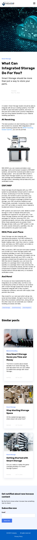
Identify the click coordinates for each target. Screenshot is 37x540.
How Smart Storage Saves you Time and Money (16, 357)
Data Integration (27, 307)
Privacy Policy (19, 536)
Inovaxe (13, 91)
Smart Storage (6, 307)
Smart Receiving (16, 307)
